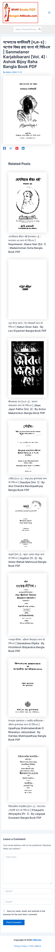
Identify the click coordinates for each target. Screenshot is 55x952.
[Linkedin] (23, 148)
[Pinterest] (17, 148)
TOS (31, 946)
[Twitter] (10, 148)
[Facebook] (4, 148)
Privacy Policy (20, 946)
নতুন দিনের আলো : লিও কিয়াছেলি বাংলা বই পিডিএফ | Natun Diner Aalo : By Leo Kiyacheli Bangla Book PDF (27, 326)
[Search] (40, 29)
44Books (36, 940)
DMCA (38, 946)
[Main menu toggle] (49, 13)
